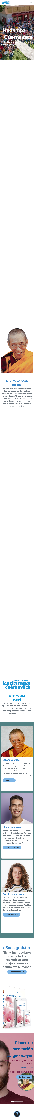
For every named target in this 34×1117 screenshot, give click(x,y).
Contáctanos (24, 1077)
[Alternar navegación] (31, 2)
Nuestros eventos (11, 915)
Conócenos (9, 780)
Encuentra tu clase (12, 847)
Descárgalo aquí (17, 972)
